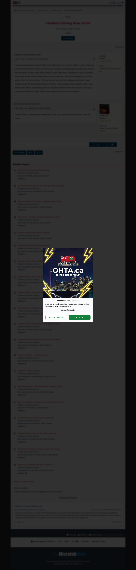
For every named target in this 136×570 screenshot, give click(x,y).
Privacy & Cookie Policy (68, 310)
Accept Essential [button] (56, 317)
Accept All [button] (79, 317)
